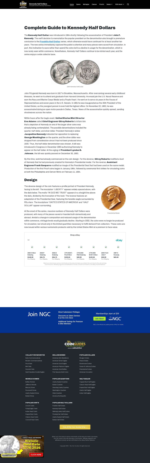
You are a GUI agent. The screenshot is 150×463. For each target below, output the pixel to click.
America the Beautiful (59, 396)
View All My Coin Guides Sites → (75, 427)
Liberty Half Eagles (85, 390)
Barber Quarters (57, 384)
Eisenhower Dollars (86, 363)
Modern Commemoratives (33, 361)
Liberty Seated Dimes (32, 393)
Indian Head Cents (31, 411)
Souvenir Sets (29, 369)
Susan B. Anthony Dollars (88, 366)
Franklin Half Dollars (58, 406)
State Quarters (57, 393)
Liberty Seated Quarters (60, 382)
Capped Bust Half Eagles (87, 382)
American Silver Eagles (59, 361)
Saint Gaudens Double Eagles (34, 372)
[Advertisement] (75, 18)
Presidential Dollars (86, 369)
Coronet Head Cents (32, 420)
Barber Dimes (29, 396)
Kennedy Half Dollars (38, 4)
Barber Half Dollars (58, 420)
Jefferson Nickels (30, 384)
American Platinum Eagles (60, 366)
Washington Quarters (59, 390)
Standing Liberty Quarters (60, 387)
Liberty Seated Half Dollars (60, 417)
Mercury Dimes (30, 387)
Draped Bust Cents (31, 414)
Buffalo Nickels (30, 382)
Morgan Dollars (84, 358)
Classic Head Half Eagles (88, 384)
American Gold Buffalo (59, 369)
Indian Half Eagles (85, 393)
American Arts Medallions (60, 358)
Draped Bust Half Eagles (87, 387)
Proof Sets (28, 363)
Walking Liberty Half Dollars (61, 411)
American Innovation (86, 372)
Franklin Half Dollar (50, 42)
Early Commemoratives (32, 358)
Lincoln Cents (29, 406)
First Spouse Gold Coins (60, 372)
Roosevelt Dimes (30, 390)
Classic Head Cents (31, 417)
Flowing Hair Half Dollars (60, 414)
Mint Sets (28, 366)
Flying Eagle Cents (31, 408)
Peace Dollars (84, 361)
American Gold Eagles (59, 363)
